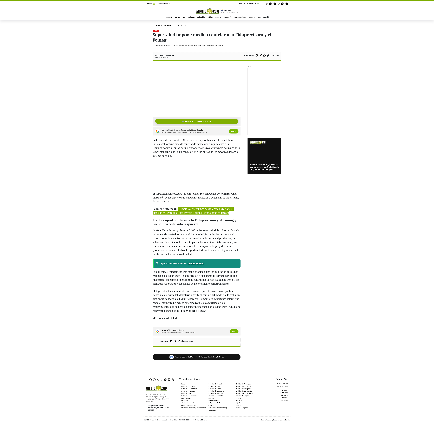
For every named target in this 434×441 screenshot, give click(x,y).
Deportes (239, 400)
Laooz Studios (285, 420)
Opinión (211, 405)
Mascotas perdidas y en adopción (193, 408)
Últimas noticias (161, 4)
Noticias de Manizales (189, 389)
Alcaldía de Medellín (215, 396)
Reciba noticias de (199, 357)
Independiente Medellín (216, 403)
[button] (148, 4)
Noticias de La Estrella (244, 391)
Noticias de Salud (181, 25)
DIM (259, 17)
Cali (184, 17)
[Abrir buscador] (170, 3)
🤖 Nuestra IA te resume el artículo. (197, 121)
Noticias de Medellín (215, 384)
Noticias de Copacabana (244, 393)
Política (209, 17)
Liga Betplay (240, 403)
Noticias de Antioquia (243, 384)
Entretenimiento (240, 17)
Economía (227, 17)
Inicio (183, 384)
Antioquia (191, 17)
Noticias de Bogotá (188, 386)
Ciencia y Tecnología (188, 405)
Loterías (238, 398)
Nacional (252, 17)
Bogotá (177, 17)
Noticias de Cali (214, 386)
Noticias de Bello (214, 389)
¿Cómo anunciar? (282, 387)
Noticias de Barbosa (215, 393)
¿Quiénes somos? (282, 384)
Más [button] (265, 17)
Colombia (201, 17)
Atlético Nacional (187, 403)
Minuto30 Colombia (163, 25)
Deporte (218, 17)
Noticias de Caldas (188, 391)
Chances (211, 398)
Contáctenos (283, 400)
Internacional (186, 398)
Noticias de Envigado (243, 389)
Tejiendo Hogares (242, 408)
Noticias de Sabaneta (216, 391)
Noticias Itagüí (186, 393)
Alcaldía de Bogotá (242, 396)
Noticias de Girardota (189, 396)
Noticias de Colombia (243, 386)
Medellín (168, 17)
